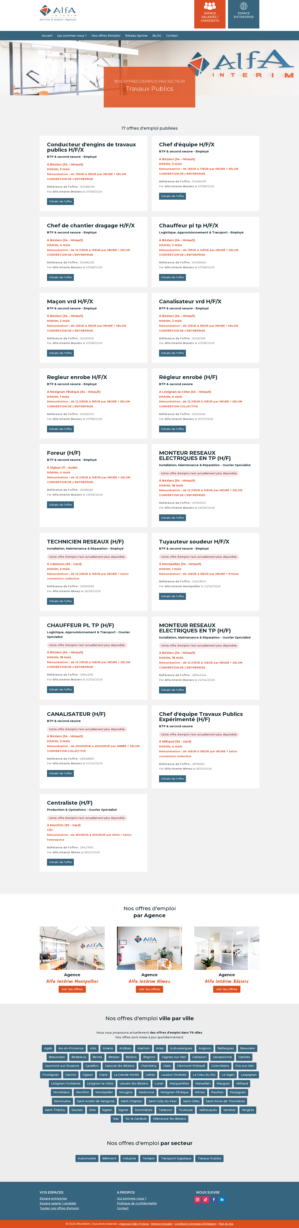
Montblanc (61, 1092)
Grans (103, 1075)
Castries (244, 1057)
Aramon (143, 1048)
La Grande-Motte (126, 1075)
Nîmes (200, 1092)
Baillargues (225, 1048)
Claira (167, 1066)
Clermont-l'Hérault (191, 1066)
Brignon (149, 1057)
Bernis (97, 1057)
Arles (160, 1048)
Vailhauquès (208, 1110)
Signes (123, 1110)
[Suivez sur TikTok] (205, 1199)
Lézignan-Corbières (66, 1083)
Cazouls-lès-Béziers (119, 1066)
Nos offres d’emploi (106, 35)
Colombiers (220, 1066)
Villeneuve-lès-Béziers (169, 1119)
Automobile (87, 1158)
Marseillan (202, 1083)
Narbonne (146, 1092)
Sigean (107, 1110)
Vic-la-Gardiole (136, 1119)
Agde (48, 1048)
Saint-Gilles (191, 1101)
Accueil (47, 35)
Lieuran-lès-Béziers (134, 1083)
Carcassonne (222, 1057)
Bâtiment (109, 1158)
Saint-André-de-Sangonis (96, 1101)
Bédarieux (78, 1057)
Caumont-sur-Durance (62, 1066)
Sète (92, 1110)
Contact (172, 35)
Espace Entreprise (244, 15)
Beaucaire (247, 1048)
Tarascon (165, 1110)
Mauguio (223, 1083)
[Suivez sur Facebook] (214, 1199)
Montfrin (82, 1092)
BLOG (157, 35)
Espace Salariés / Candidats (210, 16)
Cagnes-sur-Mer (174, 1057)
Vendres (229, 1110)
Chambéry (149, 1066)
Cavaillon (92, 1066)
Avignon (205, 1048)
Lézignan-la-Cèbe (100, 1083)
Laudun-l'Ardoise (174, 1075)
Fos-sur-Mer (244, 1066)
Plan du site (226, 1223)
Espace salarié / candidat (58, 1203)
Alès (93, 1048)
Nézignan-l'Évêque (174, 1092)
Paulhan (217, 1092)
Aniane (108, 1048)
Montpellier (104, 1092)
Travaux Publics (209, 1158)
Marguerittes (179, 1083)
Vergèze (248, 1110)
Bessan (113, 1057)
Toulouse (186, 1110)
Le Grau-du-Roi (204, 1075)
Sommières (143, 1110)
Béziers (131, 1057)
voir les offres (72, 989)
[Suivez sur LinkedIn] (222, 1199)
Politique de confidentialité (137, 1203)
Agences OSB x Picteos (134, 1223)
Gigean (87, 1075)
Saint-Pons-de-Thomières (225, 1101)
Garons (70, 1075)
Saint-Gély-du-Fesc (162, 1101)
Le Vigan (228, 1075)
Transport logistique (176, 1158)
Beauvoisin (57, 1057)
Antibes (125, 1048)
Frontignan (50, 1075)
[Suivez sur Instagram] (197, 1199)
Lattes (150, 1075)
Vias (116, 1119)
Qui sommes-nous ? (72, 35)
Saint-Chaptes (131, 1101)
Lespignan (249, 1075)
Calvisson (199, 1057)
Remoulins (62, 1101)
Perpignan (238, 1092)
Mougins (125, 1092)
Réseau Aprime (136, 35)
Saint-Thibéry (55, 1110)
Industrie (129, 1158)
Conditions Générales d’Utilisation (195, 1223)
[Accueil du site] (58, 20)
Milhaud (242, 1083)
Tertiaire (149, 1158)
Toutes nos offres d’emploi (59, 1208)
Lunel (159, 1083)
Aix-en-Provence (71, 1048)
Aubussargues (181, 1048)
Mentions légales (161, 1223)
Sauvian (77, 1110)
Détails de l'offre (60, 201)
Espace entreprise (53, 1198)
